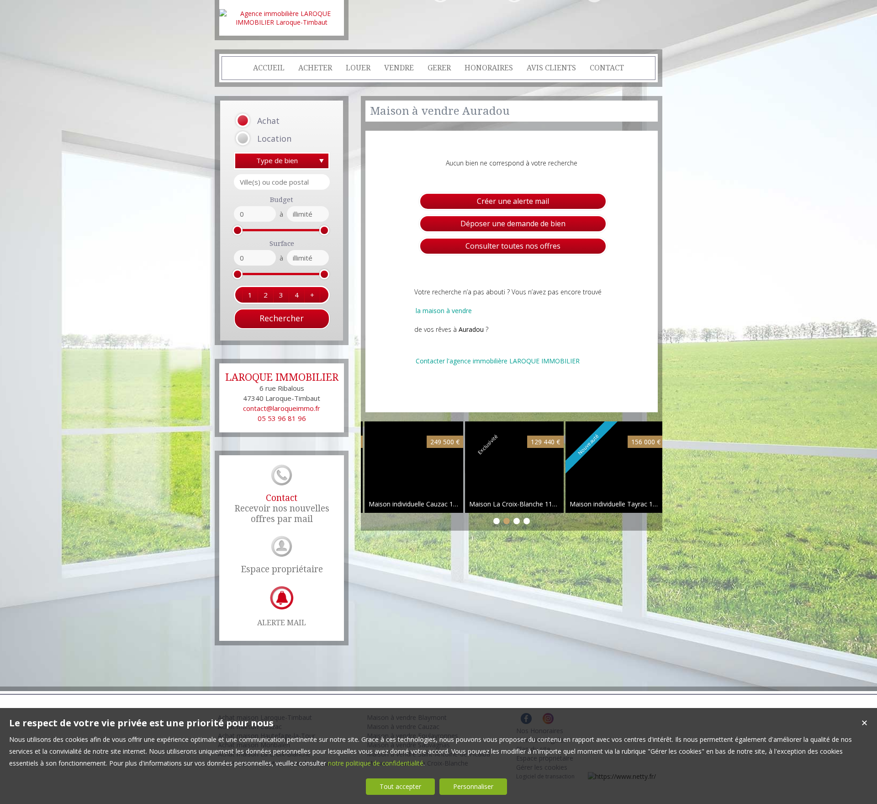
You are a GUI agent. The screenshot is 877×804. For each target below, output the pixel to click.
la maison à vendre (444, 310)
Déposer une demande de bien (512, 223)
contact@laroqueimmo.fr (281, 408)
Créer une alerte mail (513, 201)
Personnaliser (473, 786)
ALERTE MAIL (281, 622)
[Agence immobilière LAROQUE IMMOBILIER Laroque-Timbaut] (281, 22)
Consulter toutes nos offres (512, 246)
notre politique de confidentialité (375, 763)
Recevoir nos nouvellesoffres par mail (281, 508)
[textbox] (282, 182)
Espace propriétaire (282, 569)
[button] (270, 121)
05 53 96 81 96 (282, 418)
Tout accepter (400, 786)
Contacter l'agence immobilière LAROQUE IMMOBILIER (498, 361)
